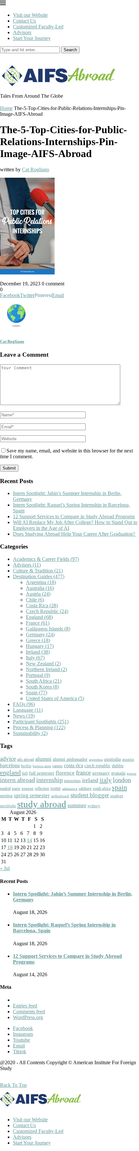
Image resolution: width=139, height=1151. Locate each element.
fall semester (41, 773)
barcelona (10, 765)
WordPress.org (28, 1017)
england (10, 772)
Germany (40, 634)
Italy (35, 657)
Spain (36, 692)
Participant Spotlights (41, 721)
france (83, 772)
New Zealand (43, 663)
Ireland (38, 652)
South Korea (42, 687)
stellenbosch (60, 796)
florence (65, 772)
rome (55, 788)
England (39, 617)
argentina (96, 759)
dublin (117, 765)
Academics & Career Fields (46, 559)
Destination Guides (38, 576)
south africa (102, 788)
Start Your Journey (32, 38)
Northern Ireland (46, 669)
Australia (40, 588)
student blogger (89, 795)
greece (131, 773)
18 (10, 847)
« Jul (5, 868)
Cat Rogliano (35, 169)
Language (28, 710)
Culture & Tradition (38, 570)
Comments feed (29, 1011)
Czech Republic (47, 611)
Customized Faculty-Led (38, 26)
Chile (35, 599)
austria (128, 759)
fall (25, 773)
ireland (90, 780)
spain (119, 787)
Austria (38, 594)
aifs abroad (25, 759)
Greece (38, 640)
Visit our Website (30, 15)
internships (72, 781)
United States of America (55, 698)
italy (106, 779)
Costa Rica (42, 605)
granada (118, 773)
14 (29, 840)
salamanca (69, 788)
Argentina (41, 582)
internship (49, 779)
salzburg (85, 788)
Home (6, 108)
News (24, 716)
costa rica (73, 765)
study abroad (41, 804)
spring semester (32, 795)
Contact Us (24, 21)
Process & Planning (39, 727)
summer (77, 805)
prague (28, 788)
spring (6, 795)
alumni (43, 759)
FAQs (24, 704)
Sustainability (30, 733)
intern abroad (17, 779)
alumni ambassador (70, 759)
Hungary (40, 646)
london (122, 779)
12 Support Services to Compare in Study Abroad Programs (74, 516)
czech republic (97, 765)
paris (16, 788)
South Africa (43, 681)
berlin (26, 765)
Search (70, 49)
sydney (94, 805)
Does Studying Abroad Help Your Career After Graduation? (74, 534)
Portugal (38, 675)
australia (112, 759)
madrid (5, 788)
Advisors (22, 32)
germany (101, 773)
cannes (57, 766)
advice (8, 758)
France (37, 623)
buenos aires (42, 766)
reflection (42, 788)
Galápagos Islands (48, 628)
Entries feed (25, 1005)
